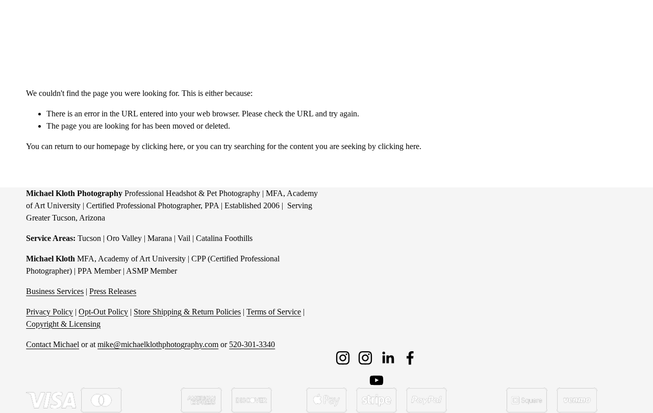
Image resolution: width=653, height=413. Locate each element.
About (496, 26)
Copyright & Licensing (63, 324)
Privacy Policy (49, 311)
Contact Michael (52, 344)
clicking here (162, 146)
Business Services (55, 291)
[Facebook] (410, 358)
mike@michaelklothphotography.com (157, 344)
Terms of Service (273, 311)
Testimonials (578, 26)
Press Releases (112, 291)
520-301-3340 (252, 344)
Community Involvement (372, 26)
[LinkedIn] (388, 358)
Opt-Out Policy (103, 311)
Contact (532, 26)
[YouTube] (376, 380)
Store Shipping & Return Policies (187, 311)
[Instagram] (343, 358)
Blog (619, 26)
